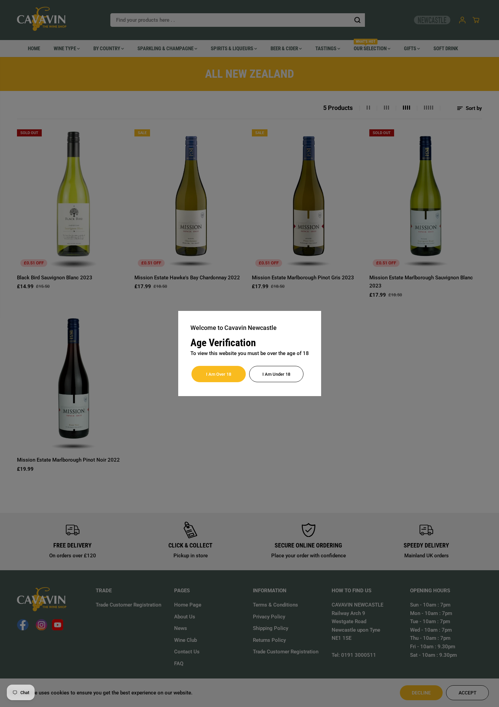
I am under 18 (276, 374)
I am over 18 (218, 374)
